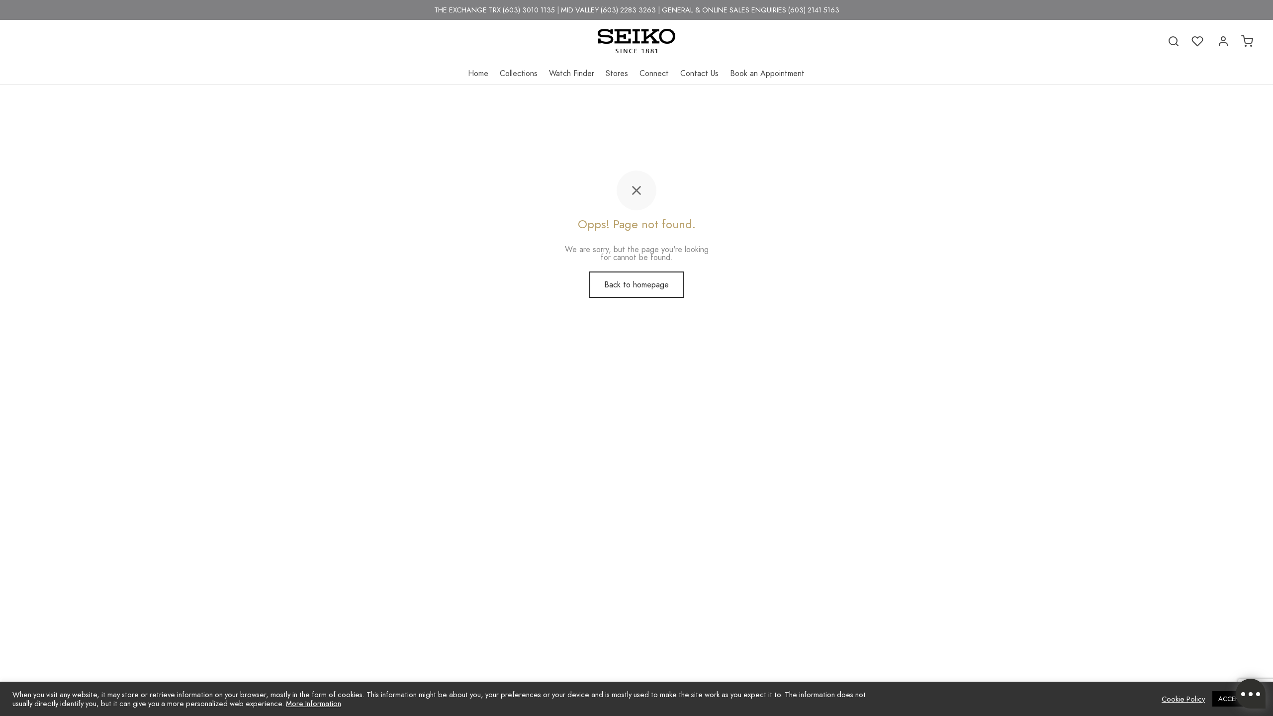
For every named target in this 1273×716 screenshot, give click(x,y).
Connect (654, 73)
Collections (519, 73)
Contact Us (699, 73)
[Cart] (1247, 41)
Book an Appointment (767, 73)
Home (478, 73)
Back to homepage (636, 284)
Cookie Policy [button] (1183, 699)
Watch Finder (571, 73)
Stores (617, 73)
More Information (313, 703)
